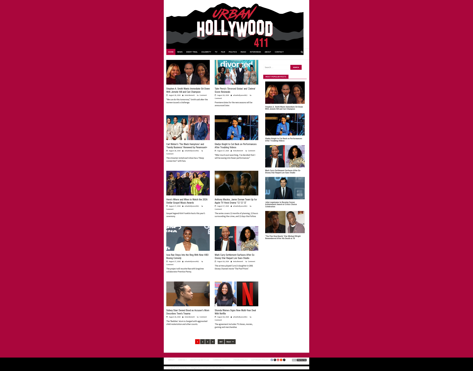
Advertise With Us (199, 359)
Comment (203, 95)
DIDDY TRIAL (192, 52)
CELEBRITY (206, 52)
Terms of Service (221, 359)
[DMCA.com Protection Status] (299, 359)
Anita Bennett (190, 95)
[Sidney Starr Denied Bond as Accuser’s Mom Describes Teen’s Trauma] (188, 293)
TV (216, 52)
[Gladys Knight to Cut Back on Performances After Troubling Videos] (236, 127)
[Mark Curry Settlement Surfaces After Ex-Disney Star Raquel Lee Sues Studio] (236, 238)
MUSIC (243, 52)
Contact (182, 359)
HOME (171, 52)
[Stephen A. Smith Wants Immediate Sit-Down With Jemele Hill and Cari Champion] (188, 72)
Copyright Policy (259, 359)
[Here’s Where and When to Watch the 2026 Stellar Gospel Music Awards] (188, 182)
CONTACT (279, 52)
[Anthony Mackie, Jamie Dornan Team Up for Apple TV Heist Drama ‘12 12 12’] (236, 182)
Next (229, 341)
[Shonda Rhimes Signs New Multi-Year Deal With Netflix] (236, 293)
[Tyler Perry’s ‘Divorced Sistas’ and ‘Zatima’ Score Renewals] (236, 72)
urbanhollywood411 (240, 95)
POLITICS (233, 52)
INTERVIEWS (255, 52)
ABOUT (268, 52)
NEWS (180, 52)
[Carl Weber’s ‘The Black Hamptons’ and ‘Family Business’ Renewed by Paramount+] (188, 127)
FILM (223, 52)
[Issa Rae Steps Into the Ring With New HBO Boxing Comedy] (188, 238)
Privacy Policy (240, 359)
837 (221, 341)
